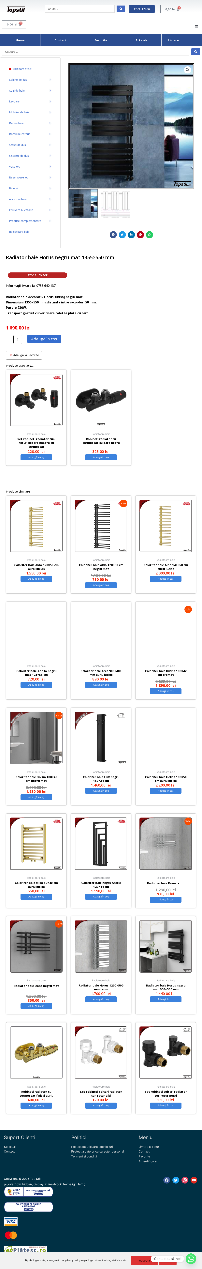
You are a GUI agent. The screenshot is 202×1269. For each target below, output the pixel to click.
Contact (9, 1151)
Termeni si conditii (84, 1156)
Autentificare (148, 1161)
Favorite (144, 1156)
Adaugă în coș (44, 339)
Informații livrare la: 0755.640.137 (31, 285)
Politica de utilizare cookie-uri (92, 1147)
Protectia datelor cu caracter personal (97, 1151)
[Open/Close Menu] (196, 26)
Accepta (144, 1260)
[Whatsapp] (191, 1258)
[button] (113, 234)
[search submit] (121, 9)
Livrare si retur (149, 1147)
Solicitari (10, 1147)
